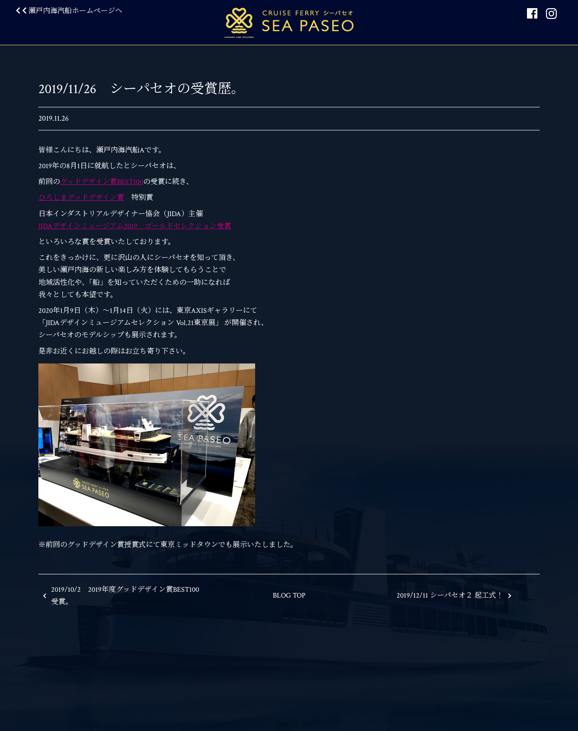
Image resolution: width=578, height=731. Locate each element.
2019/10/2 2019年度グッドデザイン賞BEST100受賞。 (125, 596)
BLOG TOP (289, 595)
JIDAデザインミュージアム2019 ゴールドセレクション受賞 (134, 226)
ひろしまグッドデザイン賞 (81, 198)
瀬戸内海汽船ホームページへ (74, 11)
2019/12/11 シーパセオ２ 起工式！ (449, 595)
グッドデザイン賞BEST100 (101, 182)
